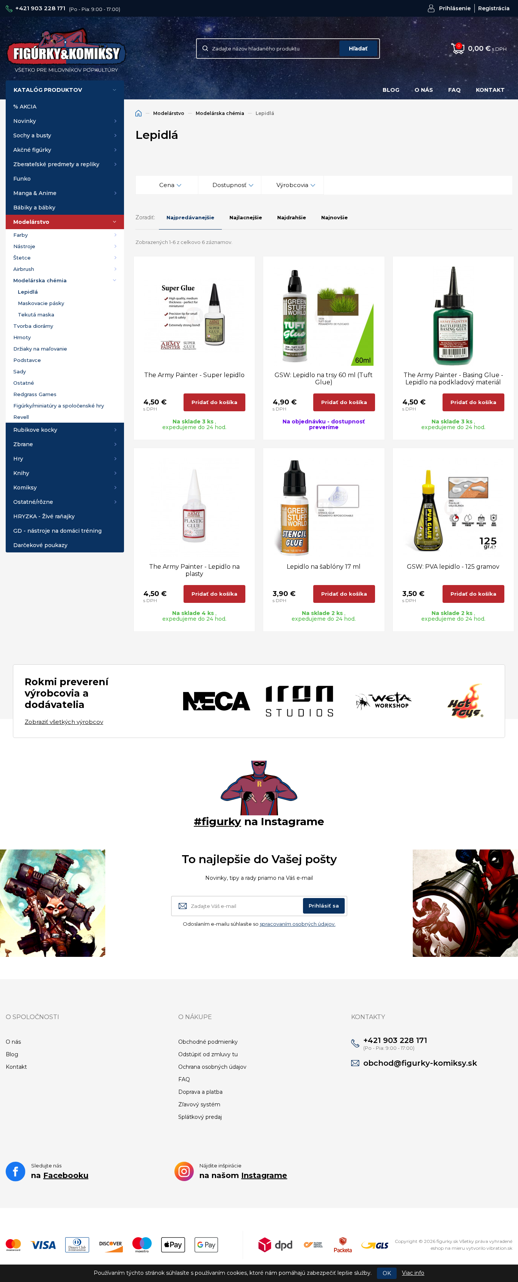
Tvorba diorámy (33, 326)
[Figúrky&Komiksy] (66, 48)
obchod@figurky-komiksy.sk (420, 1063)
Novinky (24, 121)
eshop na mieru (448, 1248)
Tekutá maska (36, 314)
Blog (391, 90)
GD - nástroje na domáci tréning (57, 530)
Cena (166, 185)
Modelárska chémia (40, 280)
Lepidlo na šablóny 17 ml (324, 566)
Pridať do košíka (214, 402)
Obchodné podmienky (208, 1041)
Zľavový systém (199, 1104)
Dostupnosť (229, 185)
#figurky (217, 821)
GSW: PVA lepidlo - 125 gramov (453, 566)
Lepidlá (28, 292)
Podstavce (27, 360)
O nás (423, 90)
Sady (19, 371)
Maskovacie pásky (41, 303)
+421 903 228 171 (40, 8)
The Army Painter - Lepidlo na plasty (194, 570)
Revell (21, 417)
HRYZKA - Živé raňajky (44, 516)
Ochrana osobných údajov (212, 1066)
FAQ (454, 90)
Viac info (413, 1272)
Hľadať (358, 48)
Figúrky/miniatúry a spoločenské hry (58, 406)
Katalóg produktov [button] (48, 90)
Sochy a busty (32, 135)
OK (387, 1273)
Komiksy (25, 487)
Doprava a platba (200, 1092)
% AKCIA (24, 106)
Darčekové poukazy (40, 545)
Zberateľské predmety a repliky (56, 164)
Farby (20, 235)
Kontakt (490, 90)
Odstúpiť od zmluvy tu (208, 1054)
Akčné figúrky (32, 149)
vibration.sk (499, 1248)
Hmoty (22, 337)
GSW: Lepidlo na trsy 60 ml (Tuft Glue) (324, 378)
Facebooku (65, 1175)
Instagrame (264, 1175)
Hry (18, 458)
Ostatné (23, 383)
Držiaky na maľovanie (40, 349)
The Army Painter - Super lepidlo (194, 375)
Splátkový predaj (200, 1117)
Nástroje (24, 246)
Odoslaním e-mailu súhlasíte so (259, 924)
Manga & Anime (35, 193)
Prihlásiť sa (324, 906)
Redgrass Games (35, 394)
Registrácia (494, 8)
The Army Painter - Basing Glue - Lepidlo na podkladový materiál (453, 378)
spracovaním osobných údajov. (298, 924)
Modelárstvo (31, 222)
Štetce (22, 258)
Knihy (21, 473)
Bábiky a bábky (34, 207)
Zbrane (23, 444)
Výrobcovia (292, 185)
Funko (22, 178)
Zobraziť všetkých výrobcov (64, 721)
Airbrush (23, 269)
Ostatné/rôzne (33, 502)
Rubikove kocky (35, 429)
